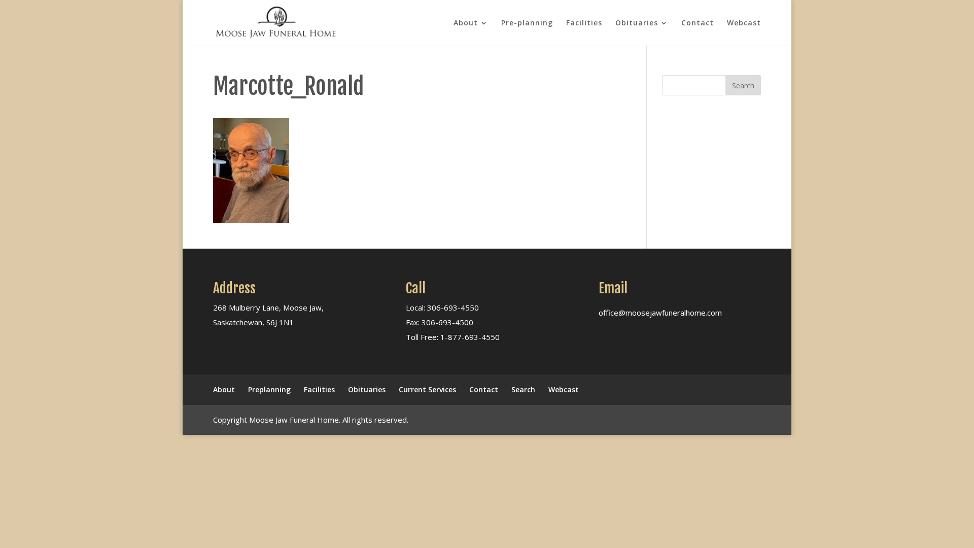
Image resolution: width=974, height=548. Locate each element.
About (466, 23)
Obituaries (636, 23)
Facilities (584, 23)
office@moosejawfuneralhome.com (660, 312)
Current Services (427, 389)
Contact (697, 23)
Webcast (744, 23)
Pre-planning (527, 23)
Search (523, 389)
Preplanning (269, 389)
